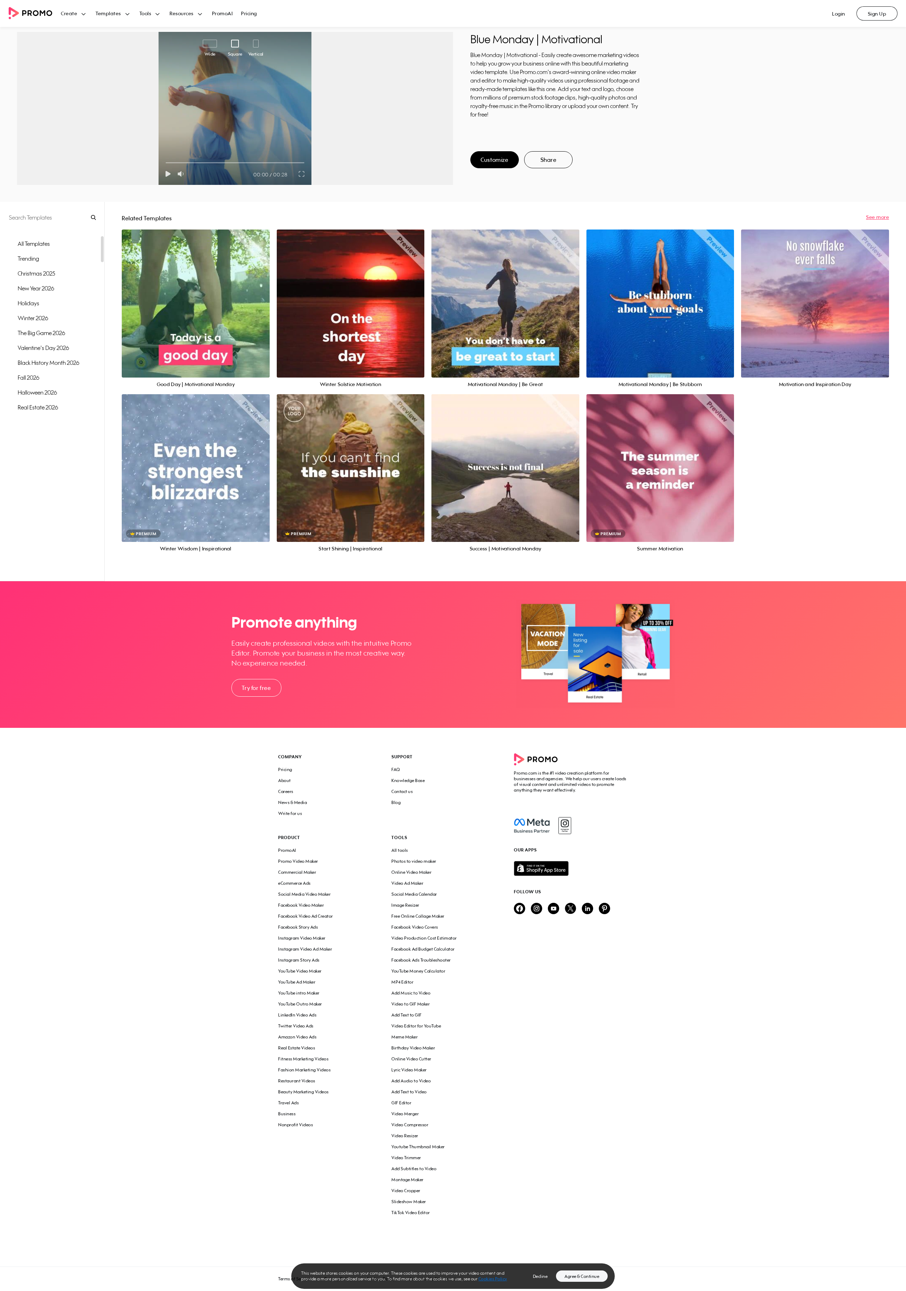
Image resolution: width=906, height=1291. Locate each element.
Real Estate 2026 (38, 407)
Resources (182, 13)
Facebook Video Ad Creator (305, 916)
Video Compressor (409, 1124)
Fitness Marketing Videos (303, 1058)
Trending (28, 258)
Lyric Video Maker (409, 1069)
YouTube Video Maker (300, 971)
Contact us (402, 791)
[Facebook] (532, 826)
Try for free (256, 687)
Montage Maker (407, 1179)
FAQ (395, 769)
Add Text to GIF (406, 1015)
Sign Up (877, 14)
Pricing (249, 13)
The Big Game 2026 (41, 332)
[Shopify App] (571, 868)
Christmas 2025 (36, 273)
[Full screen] (302, 174)
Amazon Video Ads (297, 1037)
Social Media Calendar (414, 894)
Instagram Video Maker (302, 938)
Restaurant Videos (296, 1080)
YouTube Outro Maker (300, 1004)
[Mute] (182, 174)
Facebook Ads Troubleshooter (421, 960)
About (284, 780)
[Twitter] (570, 909)
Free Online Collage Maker (418, 916)
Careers (285, 791)
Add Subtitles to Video (413, 1168)
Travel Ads (288, 1102)
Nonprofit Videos (295, 1124)
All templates (34, 243)
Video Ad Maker (407, 883)
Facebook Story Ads (298, 927)
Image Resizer (405, 905)
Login (838, 14)
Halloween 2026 (37, 392)
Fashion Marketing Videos (304, 1069)
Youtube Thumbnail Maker (418, 1146)
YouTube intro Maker (299, 993)
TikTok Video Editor (410, 1212)
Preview (196, 296)
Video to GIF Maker (410, 1004)
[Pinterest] (604, 909)
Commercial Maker (297, 872)
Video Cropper (405, 1190)
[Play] (168, 174)
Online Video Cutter (411, 1058)
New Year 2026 (36, 288)
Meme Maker (404, 1037)
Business (287, 1113)
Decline (540, 1276)
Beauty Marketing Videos (303, 1091)
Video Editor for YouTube (416, 1026)
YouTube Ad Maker (296, 982)
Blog (396, 802)
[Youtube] (553, 909)
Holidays (28, 303)
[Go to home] (34, 13)
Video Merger (405, 1113)
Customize (494, 159)
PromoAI (222, 13)
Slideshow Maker (408, 1201)
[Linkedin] (587, 909)
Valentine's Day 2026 (43, 347)
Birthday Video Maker (413, 1048)
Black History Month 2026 (48, 362)
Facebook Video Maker (301, 905)
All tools (399, 850)
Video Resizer (404, 1135)
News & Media (292, 802)
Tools (145, 13)
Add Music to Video (410, 993)
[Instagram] (564, 825)
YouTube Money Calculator (418, 971)
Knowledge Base (408, 780)
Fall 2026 (28, 377)
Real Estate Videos (296, 1048)
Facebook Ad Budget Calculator (423, 949)
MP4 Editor (402, 982)
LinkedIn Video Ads (297, 1015)
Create (69, 13)
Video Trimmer (406, 1157)
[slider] (166, 162)
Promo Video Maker (298, 861)
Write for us (290, 813)
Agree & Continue (581, 1276)
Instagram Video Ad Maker (305, 949)
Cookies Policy (492, 1278)
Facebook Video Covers (414, 927)
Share (548, 159)
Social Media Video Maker (304, 894)
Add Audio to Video (411, 1080)
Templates (108, 13)
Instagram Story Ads (299, 960)
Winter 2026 (33, 318)
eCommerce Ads (294, 883)
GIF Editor (401, 1102)
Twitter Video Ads (296, 1026)
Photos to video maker (413, 861)
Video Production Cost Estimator (424, 938)
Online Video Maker (411, 872)
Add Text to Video (409, 1091)
